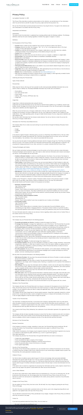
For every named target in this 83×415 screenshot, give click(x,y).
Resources (64, 4)
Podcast (58, 4)
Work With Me (45, 4)
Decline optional (62, 408)
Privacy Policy (8, 410)
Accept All (73, 408)
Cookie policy (33, 408)
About (52, 4)
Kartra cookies (40, 408)
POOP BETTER (74, 4)
